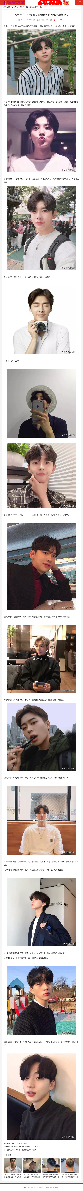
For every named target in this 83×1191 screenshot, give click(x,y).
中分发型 (21, 1143)
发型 (8, 7)
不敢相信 (14, 1143)
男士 (25, 1143)
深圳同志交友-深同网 (34, 1187)
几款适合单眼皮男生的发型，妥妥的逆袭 (25, 1146)
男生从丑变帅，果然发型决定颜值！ (23, 1150)
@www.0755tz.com (60, 20)
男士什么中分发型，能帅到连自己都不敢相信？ (28, 7)
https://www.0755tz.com (51, 1187)
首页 (4, 7)
